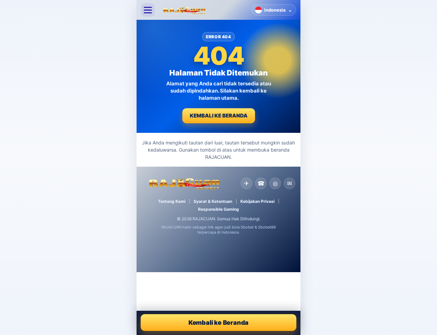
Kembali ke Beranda (219, 115)
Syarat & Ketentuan (213, 201)
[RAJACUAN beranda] (203, 10)
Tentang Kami (171, 201)
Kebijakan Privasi (257, 201)
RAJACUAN (204, 218)
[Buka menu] (148, 10)
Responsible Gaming (218, 209)
